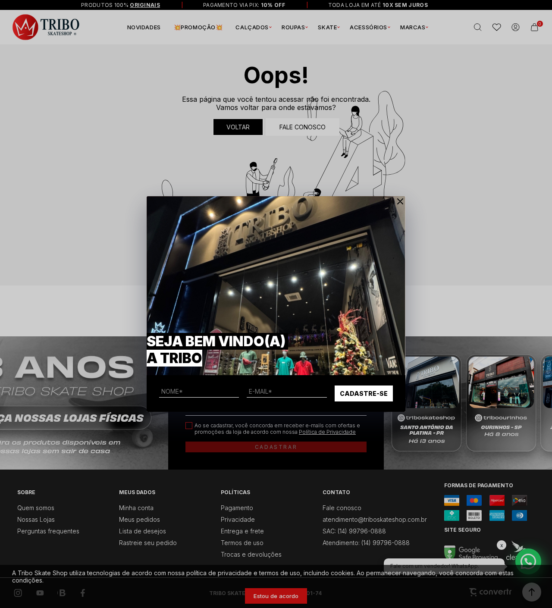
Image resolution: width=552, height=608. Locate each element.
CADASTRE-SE (364, 393)
